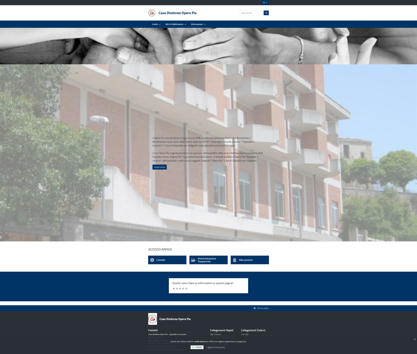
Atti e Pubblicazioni (174, 24)
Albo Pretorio (215, 334)
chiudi (198, 347)
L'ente (155, 24)
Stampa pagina (263, 308)
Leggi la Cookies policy (216, 347)
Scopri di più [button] (160, 167)
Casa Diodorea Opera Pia (175, 319)
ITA (264, 2)
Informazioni (197, 24)
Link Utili (244, 334)
